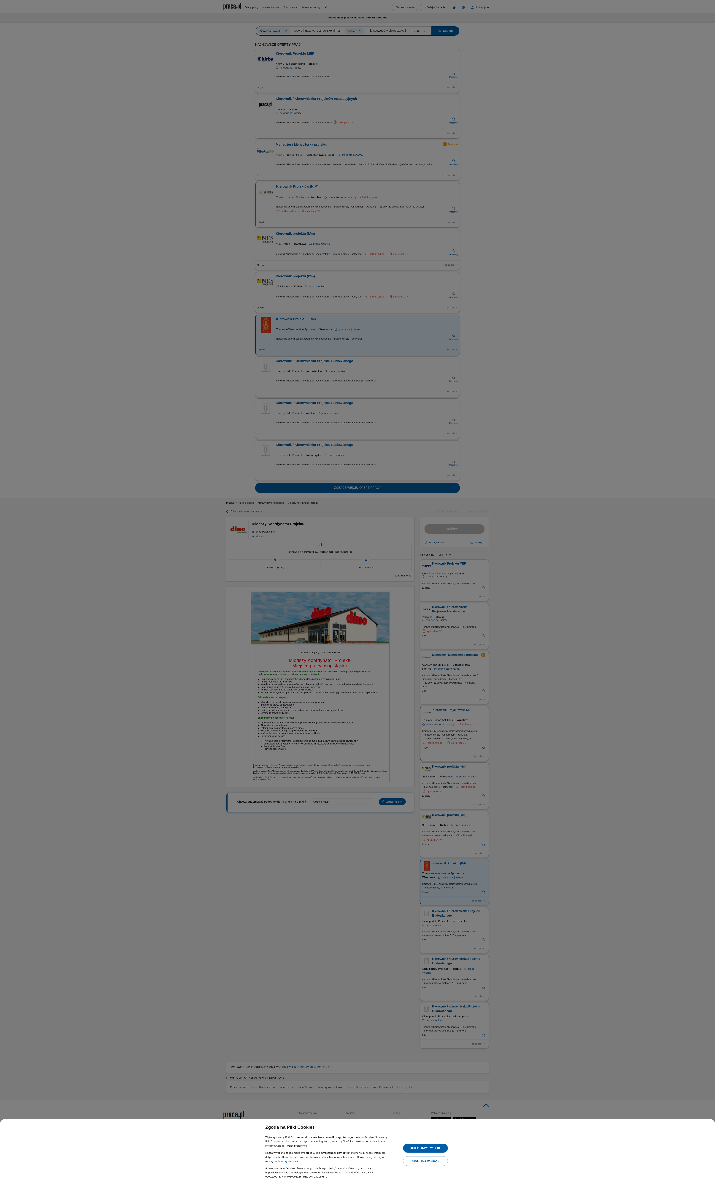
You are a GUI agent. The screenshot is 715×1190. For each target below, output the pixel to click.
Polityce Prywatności (286, 1161)
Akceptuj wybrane (425, 1160)
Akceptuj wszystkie (425, 1148)
